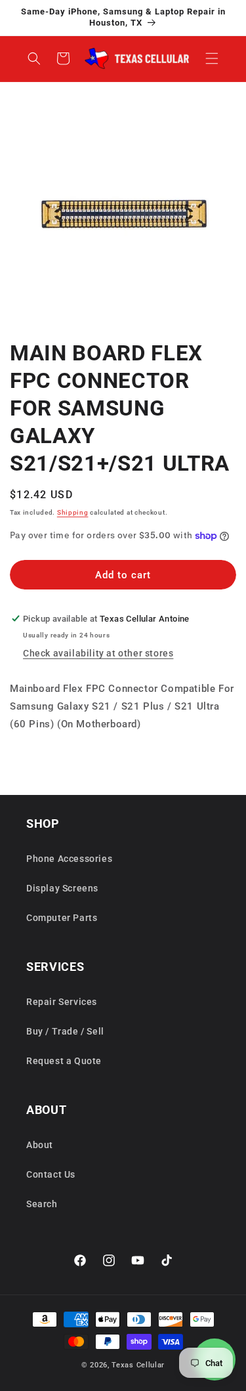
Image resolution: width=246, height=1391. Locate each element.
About (39, 1145)
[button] (211, 58)
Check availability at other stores (98, 653)
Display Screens (62, 888)
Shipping (73, 512)
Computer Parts (61, 917)
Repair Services (61, 1001)
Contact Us (50, 1174)
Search (42, 1204)
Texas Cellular (138, 1365)
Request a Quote (64, 1061)
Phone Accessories (69, 858)
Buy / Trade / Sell (65, 1031)
